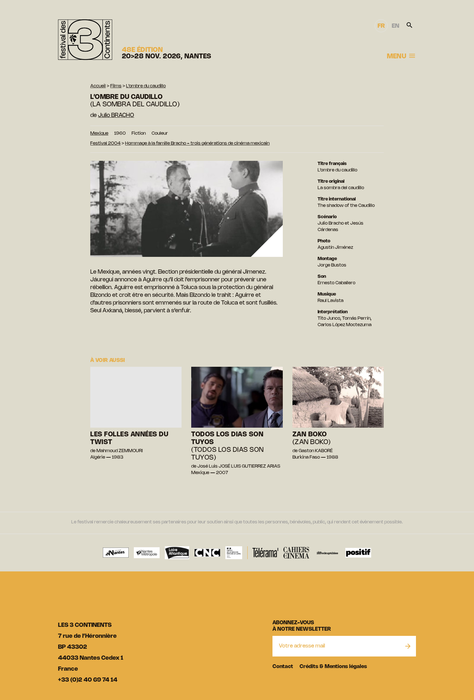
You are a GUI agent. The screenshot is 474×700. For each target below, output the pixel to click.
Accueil (98, 86)
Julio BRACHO (116, 115)
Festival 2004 (105, 143)
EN (395, 26)
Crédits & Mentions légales (333, 666)
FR (381, 26)
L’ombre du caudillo (146, 86)
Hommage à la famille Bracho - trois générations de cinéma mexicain (197, 143)
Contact (282, 666)
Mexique (99, 133)
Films (116, 86)
